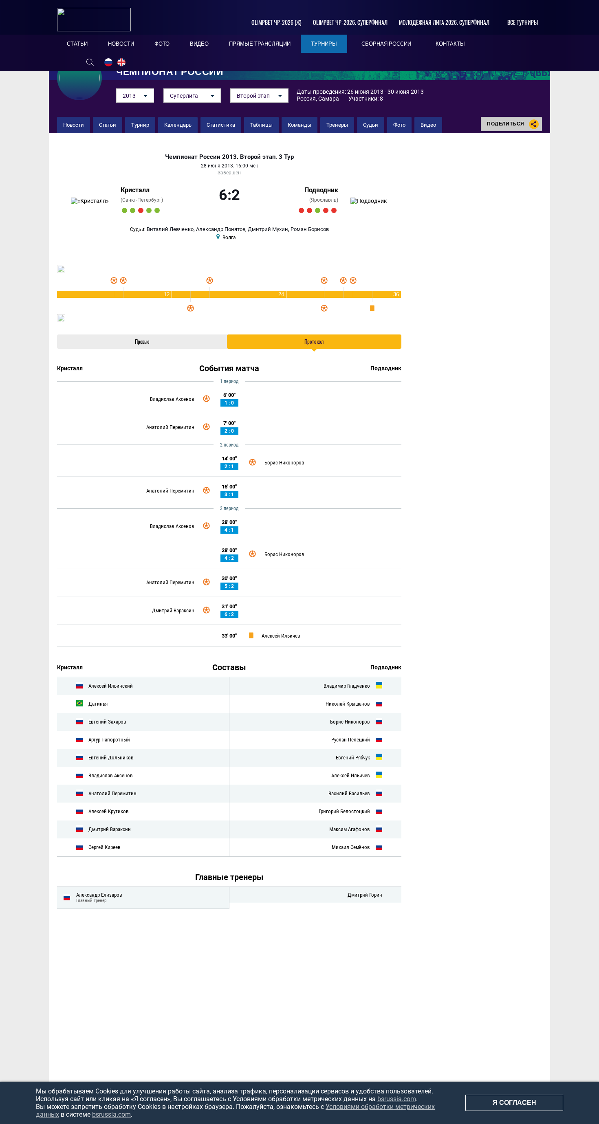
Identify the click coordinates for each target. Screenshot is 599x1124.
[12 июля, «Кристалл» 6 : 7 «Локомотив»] (140, 210)
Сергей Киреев (104, 847)
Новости (73, 125)
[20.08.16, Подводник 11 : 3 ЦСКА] (317, 210)
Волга (229, 237)
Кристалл (135, 190)
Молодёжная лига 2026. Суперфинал (444, 22)
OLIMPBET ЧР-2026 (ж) (276, 22)
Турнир (140, 125)
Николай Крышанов (348, 704)
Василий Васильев (349, 793)
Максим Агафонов (349, 829)
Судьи (370, 125)
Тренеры (337, 125)
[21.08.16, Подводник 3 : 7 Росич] (325, 210)
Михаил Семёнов (351, 847)
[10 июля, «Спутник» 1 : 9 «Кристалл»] (124, 210)
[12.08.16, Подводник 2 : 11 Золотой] (301, 210)
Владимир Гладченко (347, 686)
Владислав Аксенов (172, 399)
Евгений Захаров (107, 722)
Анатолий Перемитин (170, 427)
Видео (428, 125)
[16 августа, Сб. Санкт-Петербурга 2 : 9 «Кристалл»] (157, 210)
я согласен (514, 1102)
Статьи (107, 125)
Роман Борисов (310, 229)
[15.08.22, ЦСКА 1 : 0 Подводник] (334, 210)
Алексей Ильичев (281, 636)
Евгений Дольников (111, 757)
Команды (299, 125)
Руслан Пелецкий (350, 740)
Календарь (178, 125)
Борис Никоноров (284, 463)
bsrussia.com (396, 1099)
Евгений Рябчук (353, 757)
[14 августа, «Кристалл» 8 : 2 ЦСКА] (149, 210)
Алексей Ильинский (110, 686)
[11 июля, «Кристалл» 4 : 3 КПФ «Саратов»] (132, 210)
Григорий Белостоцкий (344, 811)
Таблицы (261, 125)
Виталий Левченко (170, 229)
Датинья (98, 704)
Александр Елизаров (99, 895)
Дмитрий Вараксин (173, 610)
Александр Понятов (220, 229)
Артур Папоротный (109, 740)
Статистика (221, 125)
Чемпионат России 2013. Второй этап (220, 157)
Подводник (321, 190)
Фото (399, 125)
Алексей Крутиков (108, 811)
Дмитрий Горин (365, 895)
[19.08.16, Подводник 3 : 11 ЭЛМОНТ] (309, 210)
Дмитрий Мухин (268, 229)
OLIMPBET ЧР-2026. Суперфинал (350, 22)
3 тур (286, 157)
